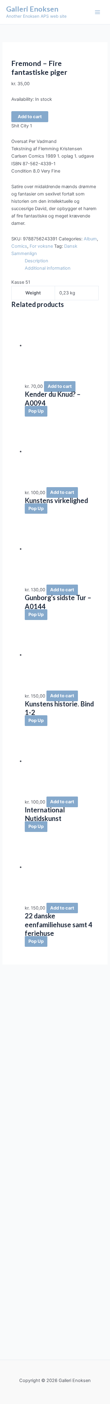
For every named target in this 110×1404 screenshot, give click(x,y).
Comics (19, 246)
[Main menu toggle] (97, 12)
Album (90, 239)
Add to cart (30, 116)
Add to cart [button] (60, 386)
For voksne (41, 246)
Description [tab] (36, 261)
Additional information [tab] (48, 268)
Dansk (70, 246)
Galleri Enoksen (32, 9)
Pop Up (36, 411)
